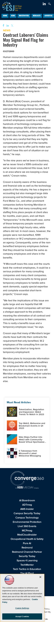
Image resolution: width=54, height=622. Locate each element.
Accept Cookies (22, 616)
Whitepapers (24, 16)
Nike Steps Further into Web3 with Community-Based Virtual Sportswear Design (31, 440)
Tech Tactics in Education (27, 569)
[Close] (40, 577)
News (13, 16)
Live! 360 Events (27, 526)
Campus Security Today (27, 513)
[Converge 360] (27, 479)
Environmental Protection (27, 522)
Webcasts (36, 16)
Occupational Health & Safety (27, 539)
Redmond (27, 547)
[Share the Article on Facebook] (2, 25)
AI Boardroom (27, 500)
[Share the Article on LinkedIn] (7, 25)
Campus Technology (27, 518)
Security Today (27, 556)
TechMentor (27, 565)
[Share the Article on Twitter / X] (12, 25)
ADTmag (27, 505)
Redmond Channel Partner (27, 552)
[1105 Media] (27, 488)
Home (5, 16)
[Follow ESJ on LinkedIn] (44, 4)
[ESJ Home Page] (11, 6)
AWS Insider (27, 509)
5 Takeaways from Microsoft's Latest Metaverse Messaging (30, 453)
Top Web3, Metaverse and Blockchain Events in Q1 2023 (32, 426)
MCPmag (27, 530)
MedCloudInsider (27, 535)
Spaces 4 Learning (27, 560)
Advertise (48, 16)
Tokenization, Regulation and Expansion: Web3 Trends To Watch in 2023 (31, 412)
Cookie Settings (22, 608)
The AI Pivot (27, 573)
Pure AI (27, 543)
